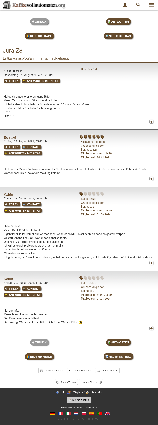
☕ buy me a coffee (79, 399)
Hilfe (63, 392)
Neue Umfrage (41, 36)
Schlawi (10, 137)
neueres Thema (89, 382)
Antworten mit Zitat (42, 81)
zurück (41, 22)
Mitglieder (79, 392)
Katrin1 (9, 194)
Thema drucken (109, 370)
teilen (13, 81)
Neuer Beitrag (120, 36)
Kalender (96, 392)
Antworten (120, 22)
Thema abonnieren (54, 370)
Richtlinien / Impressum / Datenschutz (79, 407)
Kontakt (33, 147)
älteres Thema (68, 382)
